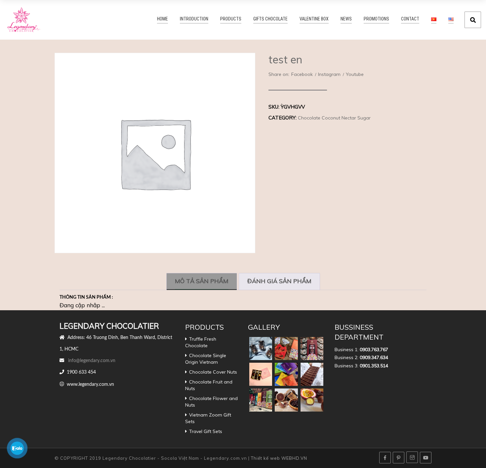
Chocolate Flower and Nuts (211, 401)
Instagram (329, 74)
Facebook (302, 74)
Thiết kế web (265, 458)
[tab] (201, 281)
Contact (412, 19)
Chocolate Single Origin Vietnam (205, 358)
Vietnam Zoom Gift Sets (208, 418)
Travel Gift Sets (205, 431)
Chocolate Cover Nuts (213, 372)
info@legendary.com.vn (91, 360)
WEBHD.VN (294, 458)
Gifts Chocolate (290, 19)
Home (195, 19)
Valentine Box (328, 19)
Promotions (382, 19)
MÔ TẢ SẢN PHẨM (201, 281)
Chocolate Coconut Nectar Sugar (334, 118)
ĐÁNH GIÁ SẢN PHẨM (279, 281)
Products (256, 19)
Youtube (355, 74)
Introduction (224, 19)
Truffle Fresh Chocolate (200, 342)
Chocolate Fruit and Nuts (208, 385)
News (356, 19)
